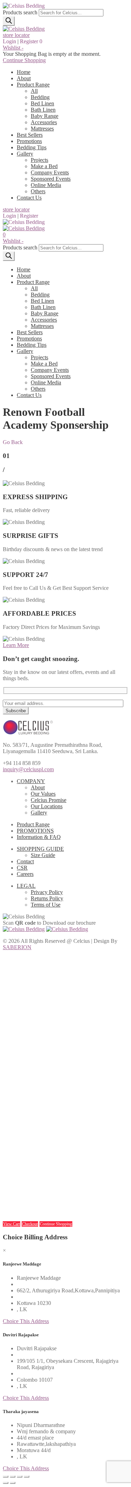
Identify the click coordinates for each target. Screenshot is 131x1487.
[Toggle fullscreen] (19, 1476)
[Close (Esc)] (5, 1476)
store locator (16, 35)
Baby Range (44, 116)
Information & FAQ (39, 837)
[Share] (12, 1476)
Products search (20, 12)
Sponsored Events (51, 179)
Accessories (44, 122)
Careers (25, 874)
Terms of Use (45, 905)
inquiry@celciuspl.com (28, 769)
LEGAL (26, 886)
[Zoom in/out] (26, 1476)
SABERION (17, 947)
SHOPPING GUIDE (40, 849)
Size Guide (43, 855)
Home (23, 72)
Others (38, 191)
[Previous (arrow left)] (5, 1483)
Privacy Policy (47, 892)
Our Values (43, 794)
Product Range (33, 85)
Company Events (50, 172)
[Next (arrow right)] (12, 1483)
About (24, 78)
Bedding (40, 97)
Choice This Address (26, 1321)
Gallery (25, 154)
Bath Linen (43, 110)
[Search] (9, 21)
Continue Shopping (24, 60)
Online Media (46, 185)
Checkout (30, 1224)
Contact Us (29, 198)
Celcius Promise (48, 800)
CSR (22, 868)
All (34, 91)
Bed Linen (42, 103)
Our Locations (47, 806)
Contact (25, 861)
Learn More (16, 645)
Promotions (29, 141)
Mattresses (42, 129)
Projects (39, 160)
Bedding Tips (31, 147)
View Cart (11, 1224)
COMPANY (31, 781)
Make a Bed (44, 166)
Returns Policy (47, 898)
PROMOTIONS (35, 831)
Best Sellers (30, 135)
